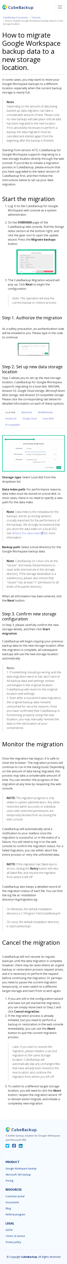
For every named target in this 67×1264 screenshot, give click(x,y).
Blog (8, 1208)
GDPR (9, 1230)
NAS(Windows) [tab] (45, 412)
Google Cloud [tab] (30, 418)
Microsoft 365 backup (18, 1174)
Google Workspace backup (21, 1168)
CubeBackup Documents (15, 17)
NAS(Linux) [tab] (26, 412)
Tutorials (35, 17)
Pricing (9, 1180)
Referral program (15, 1214)
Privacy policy (13, 1242)
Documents (12, 1202)
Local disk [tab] (10, 412)
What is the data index (26, 533)
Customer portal (15, 1196)
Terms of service (15, 1236)
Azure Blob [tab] (48, 418)
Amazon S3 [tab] (10, 418)
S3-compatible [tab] (12, 424)
